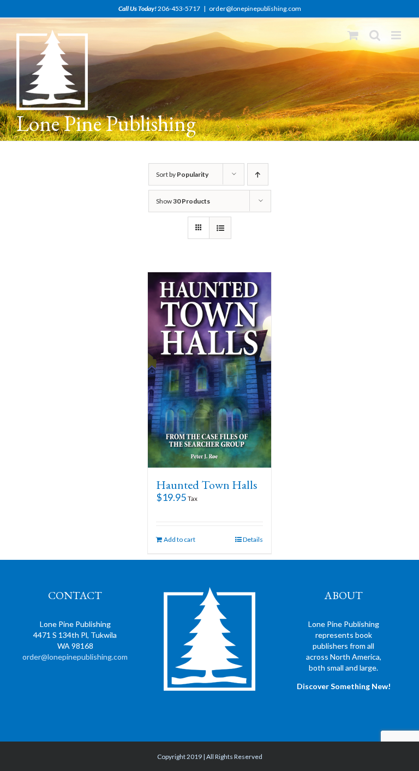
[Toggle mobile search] (374, 35)
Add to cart (179, 539)
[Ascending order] (257, 174)
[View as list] (220, 227)
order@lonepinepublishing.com (255, 8)
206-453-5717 (179, 8)
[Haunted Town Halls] (210, 370)
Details (253, 539)
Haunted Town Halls (207, 485)
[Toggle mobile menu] (397, 35)
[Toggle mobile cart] (353, 35)
